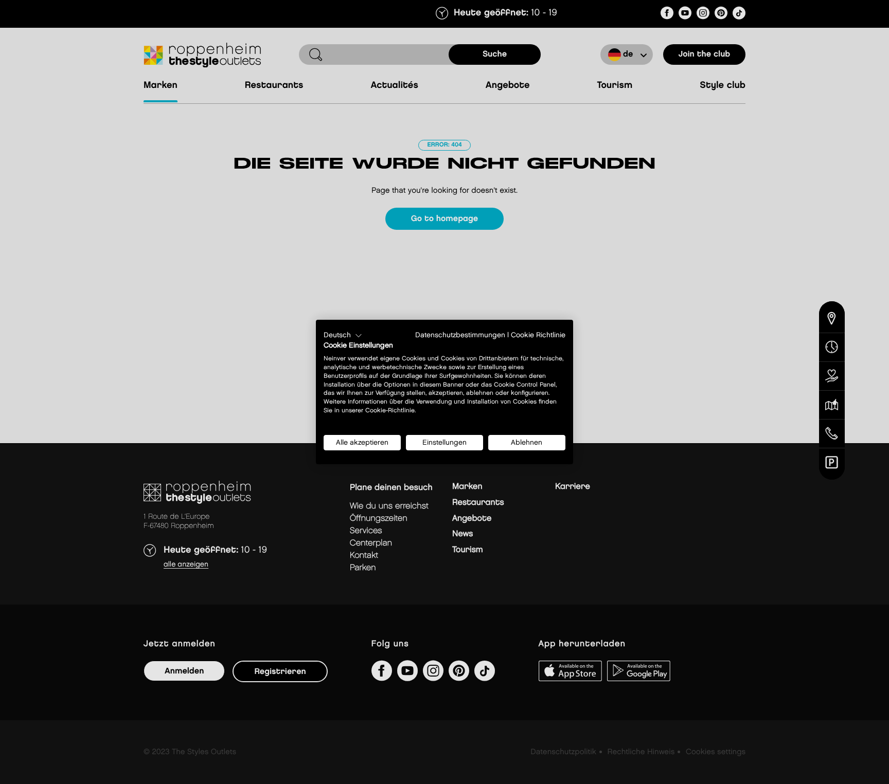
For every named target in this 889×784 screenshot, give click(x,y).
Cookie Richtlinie (538, 335)
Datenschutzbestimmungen (460, 335)
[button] (343, 336)
